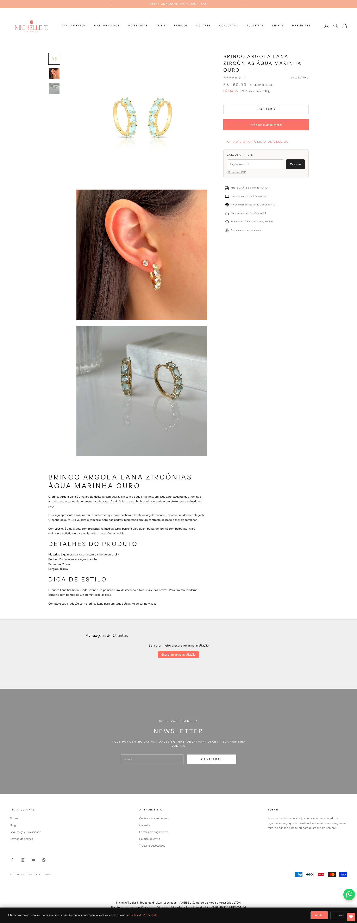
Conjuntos (228, 25)
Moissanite (138, 25)
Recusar (339, 915)
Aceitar (319, 915)
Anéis (160, 25)
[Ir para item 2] (54, 73)
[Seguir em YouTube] (33, 860)
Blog (13, 825)
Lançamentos (74, 25)
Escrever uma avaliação (178, 654)
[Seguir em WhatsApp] (44, 860)
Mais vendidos (107, 25)
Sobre (14, 818)
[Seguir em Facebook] (12, 860)
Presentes (301, 25)
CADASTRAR (211, 759)
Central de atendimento (154, 818)
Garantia (144, 825)
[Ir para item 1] (54, 59)
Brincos (181, 25)
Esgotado (266, 109)
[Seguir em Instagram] (23, 860)
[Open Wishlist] (351, 917)
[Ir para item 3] (54, 88)
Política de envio (149, 839)
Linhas (278, 25)
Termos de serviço (21, 839)
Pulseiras (255, 25)
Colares (203, 25)
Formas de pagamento (153, 832)
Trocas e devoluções (152, 846)
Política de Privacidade (143, 915)
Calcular (295, 164)
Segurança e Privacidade (25, 832)
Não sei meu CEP (236, 172)
